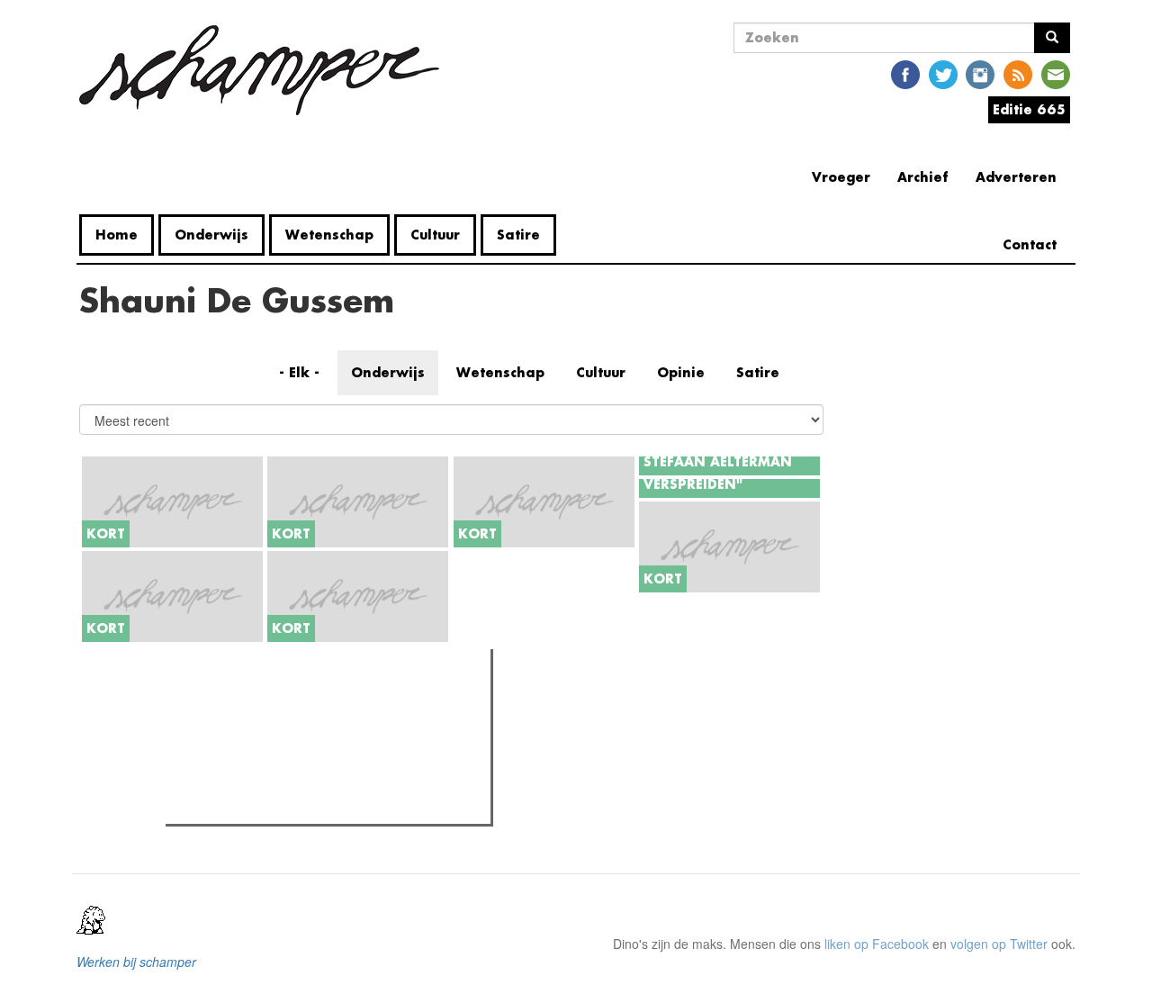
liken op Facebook (876, 944)
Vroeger (841, 176)
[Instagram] (980, 73)
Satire (518, 234)
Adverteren (1016, 176)
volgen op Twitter (999, 944)
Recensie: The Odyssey (269, 782)
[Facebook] (905, 73)
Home (116, 234)
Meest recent (331, 703)
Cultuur (435, 234)
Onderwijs (211, 234)
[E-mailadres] (1055, 73)
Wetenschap (329, 234)
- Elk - (299, 372)
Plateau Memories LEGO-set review (303, 805)
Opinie (681, 372)
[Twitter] (943, 73)
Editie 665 (1029, 109)
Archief (923, 176)
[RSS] (1018, 73)
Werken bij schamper (136, 962)
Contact (1030, 244)
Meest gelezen (224, 703)
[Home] (266, 70)
